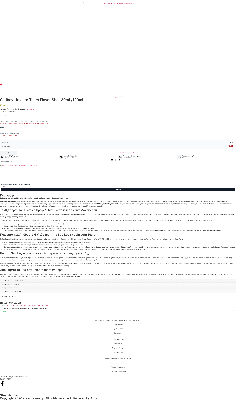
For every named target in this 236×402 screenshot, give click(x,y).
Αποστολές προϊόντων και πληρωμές (118, 359)
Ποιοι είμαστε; (118, 324)
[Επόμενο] (234, 309)
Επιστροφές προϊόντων (118, 363)
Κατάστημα (118, 344)
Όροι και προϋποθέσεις (118, 371)
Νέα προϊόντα (118, 352)
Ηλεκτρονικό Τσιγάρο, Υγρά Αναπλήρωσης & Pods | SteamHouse (118, 320)
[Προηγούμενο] (2, 309)
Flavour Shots (30, 109)
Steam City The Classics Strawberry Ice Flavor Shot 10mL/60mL (25, 308)
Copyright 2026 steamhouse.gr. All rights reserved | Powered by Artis (48, 398)
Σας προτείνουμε (118, 348)
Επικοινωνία (118, 333)
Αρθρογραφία (118, 329)
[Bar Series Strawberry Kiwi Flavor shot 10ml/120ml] (118, 173)
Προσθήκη (118, 189)
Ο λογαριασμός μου (118, 339)
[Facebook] (2, 383)
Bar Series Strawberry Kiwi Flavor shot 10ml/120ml (15, 184)
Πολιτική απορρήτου (118, 367)
